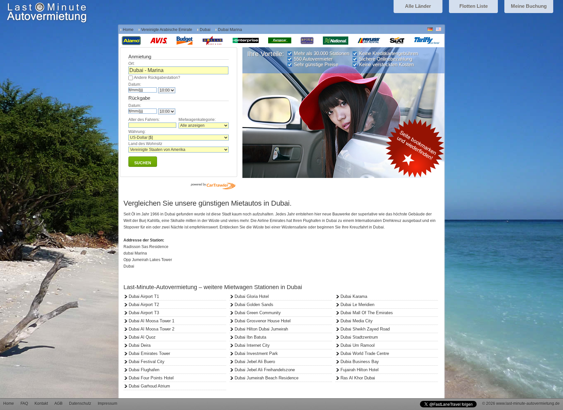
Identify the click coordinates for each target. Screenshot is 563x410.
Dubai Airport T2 (144, 304)
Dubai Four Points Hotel (151, 377)
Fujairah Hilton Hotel (359, 369)
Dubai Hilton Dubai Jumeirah (261, 329)
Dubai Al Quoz (142, 337)
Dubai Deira (140, 345)
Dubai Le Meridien (357, 304)
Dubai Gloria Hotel (252, 296)
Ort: (131, 63)
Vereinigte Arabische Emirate (166, 29)
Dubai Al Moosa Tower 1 (151, 320)
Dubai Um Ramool (357, 345)
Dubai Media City (356, 320)
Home (128, 29)
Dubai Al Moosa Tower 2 (151, 329)
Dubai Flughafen (144, 369)
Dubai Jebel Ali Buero (255, 361)
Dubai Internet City (252, 345)
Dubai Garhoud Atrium (149, 386)
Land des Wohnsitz (145, 143)
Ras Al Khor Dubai (357, 377)
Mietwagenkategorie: (197, 119)
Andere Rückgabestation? (157, 77)
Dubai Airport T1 (144, 296)
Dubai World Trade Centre (364, 353)
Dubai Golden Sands (254, 304)
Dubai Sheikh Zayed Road (365, 329)
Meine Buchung (529, 6)
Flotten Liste (473, 6)
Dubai (205, 29)
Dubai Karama (353, 296)
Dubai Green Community (258, 312)
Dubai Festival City (147, 361)
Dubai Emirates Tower (149, 353)
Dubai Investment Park (256, 353)
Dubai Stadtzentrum (359, 337)
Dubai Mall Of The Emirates (366, 312)
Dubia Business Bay (359, 361)
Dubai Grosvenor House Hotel (263, 320)
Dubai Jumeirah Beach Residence (266, 377)
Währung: (137, 131)
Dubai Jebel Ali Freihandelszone (265, 369)
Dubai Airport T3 (144, 312)
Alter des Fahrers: (144, 119)
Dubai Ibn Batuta (250, 337)
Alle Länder (418, 6)
